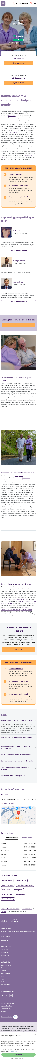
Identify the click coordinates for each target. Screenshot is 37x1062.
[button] (18, 1059)
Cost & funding (6, 965)
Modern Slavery (6, 1009)
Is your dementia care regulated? (13, 776)
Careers (3, 971)
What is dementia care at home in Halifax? (16, 720)
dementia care (13, 132)
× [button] (35, 1034)
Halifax (3, 912)
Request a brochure (16, 174)
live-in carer (26, 478)
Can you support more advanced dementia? (17, 761)
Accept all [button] (18, 1054)
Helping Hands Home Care (10, 909)
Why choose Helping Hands (18, 197)
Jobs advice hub (6, 973)
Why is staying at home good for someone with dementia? (16, 739)
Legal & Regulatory (7, 1006)
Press (2, 979)
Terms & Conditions (7, 1003)
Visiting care (5, 952)
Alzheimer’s (12, 116)
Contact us (4, 940)
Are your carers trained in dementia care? (16, 755)
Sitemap (3, 1011)
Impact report (5, 984)
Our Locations (27, 909)
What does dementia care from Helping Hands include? (15, 747)
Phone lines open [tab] (11, 838)
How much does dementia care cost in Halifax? (15, 768)
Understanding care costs (18, 186)
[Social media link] (2, 995)
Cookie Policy (13, 1051)
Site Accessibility (6, 1017)
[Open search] (31, 3)
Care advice (5, 968)
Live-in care (4, 950)
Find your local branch (8, 982)
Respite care (5, 955)
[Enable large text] (15, 1017)
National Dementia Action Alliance (16, 599)
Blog (2, 976)
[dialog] (18, 1047)
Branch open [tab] (27, 838)
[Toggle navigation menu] (34, 3)
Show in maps (5, 936)
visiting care (19, 476)
